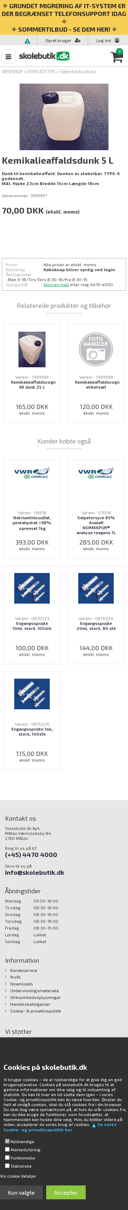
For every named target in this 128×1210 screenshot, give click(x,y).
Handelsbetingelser (30, 1003)
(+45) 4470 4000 (31, 854)
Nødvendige (22, 1141)
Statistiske (21, 1165)
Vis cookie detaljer (18, 1175)
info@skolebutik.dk (34, 872)
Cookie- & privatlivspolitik (35, 1010)
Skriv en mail (56, 284)
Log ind (103, 40)
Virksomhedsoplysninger (35, 997)
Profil (15, 976)
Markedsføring (26, 1149)
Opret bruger (58, 40)
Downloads (21, 983)
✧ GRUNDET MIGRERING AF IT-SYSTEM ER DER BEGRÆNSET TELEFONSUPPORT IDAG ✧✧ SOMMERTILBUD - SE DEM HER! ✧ (64, 17)
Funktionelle (23, 1157)
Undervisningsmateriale (34, 990)
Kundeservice (23, 970)
